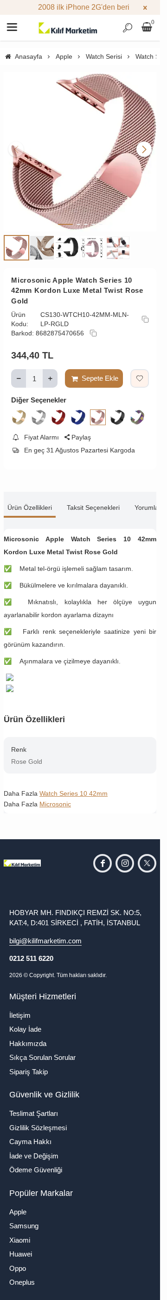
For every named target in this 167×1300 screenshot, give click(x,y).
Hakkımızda (27, 1036)
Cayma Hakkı (30, 1135)
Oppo (17, 1261)
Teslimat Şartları (33, 1106)
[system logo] (68, 28)
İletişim (20, 1008)
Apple (17, 1205)
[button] (65, 217)
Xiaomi (19, 1233)
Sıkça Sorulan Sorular (42, 1050)
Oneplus (22, 1275)
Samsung (24, 1219)
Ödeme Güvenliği (35, 1163)
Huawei (20, 1247)
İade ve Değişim (33, 1149)
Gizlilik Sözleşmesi (38, 1121)
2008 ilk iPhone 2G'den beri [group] (80, 7)
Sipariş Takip (28, 1065)
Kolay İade (25, 1022)
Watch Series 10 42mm (73, 786)
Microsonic (55, 797)
